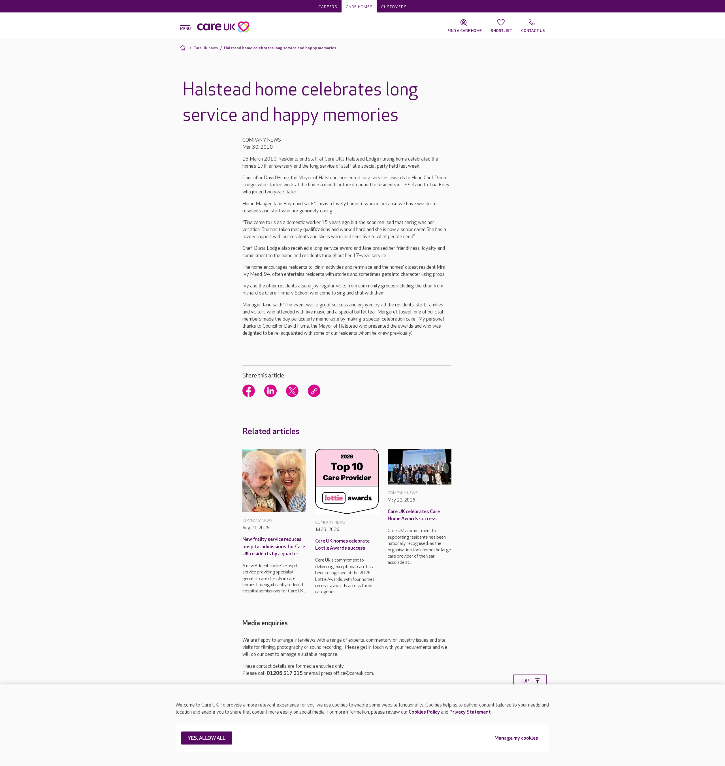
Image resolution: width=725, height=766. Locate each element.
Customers (394, 7)
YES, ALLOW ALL (206, 738)
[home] (183, 47)
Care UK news (205, 48)
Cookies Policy (424, 712)
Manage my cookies (516, 738)
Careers (327, 7)
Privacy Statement (470, 712)
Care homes (359, 7)
